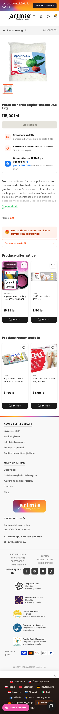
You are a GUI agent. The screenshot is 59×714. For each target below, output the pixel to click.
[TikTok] (51, 571)
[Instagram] (34, 571)
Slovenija (31, 692)
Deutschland (45, 687)
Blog (6, 491)
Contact (8, 486)
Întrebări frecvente (14, 442)
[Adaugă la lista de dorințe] (24, 265)
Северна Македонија (20, 702)
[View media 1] (8, 89)
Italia (46, 692)
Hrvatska (14, 692)
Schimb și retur (12, 436)
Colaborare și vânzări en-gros (20, 475)
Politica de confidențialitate (19, 453)
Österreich (26, 687)
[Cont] (41, 16)
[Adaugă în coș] (15, 320)
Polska (10, 687)
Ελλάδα (15, 697)
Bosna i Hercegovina (37, 697)
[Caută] (34, 16)
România (44, 702)
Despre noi (10, 469)
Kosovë (29, 708)
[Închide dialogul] (54, 675)
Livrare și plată (12, 430)
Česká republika (38, 681)
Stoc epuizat (29, 124)
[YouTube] (43, 571)
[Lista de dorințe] (48, 17)
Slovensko (17, 681)
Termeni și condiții (14, 447)
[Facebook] (26, 571)
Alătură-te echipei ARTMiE (18, 480)
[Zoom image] (27, 66)
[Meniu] (4, 16)
